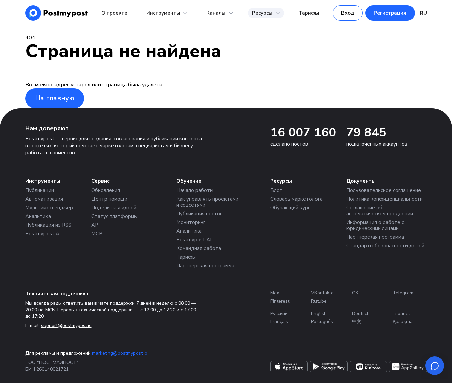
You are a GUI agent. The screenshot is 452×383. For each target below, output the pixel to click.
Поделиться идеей (114, 207)
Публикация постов (199, 213)
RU (423, 13)
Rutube (319, 301)
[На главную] (56, 13)
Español (401, 313)
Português (322, 321)
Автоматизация (44, 199)
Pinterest (279, 301)
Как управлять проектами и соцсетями (207, 202)
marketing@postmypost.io (119, 353)
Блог (276, 190)
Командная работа (198, 248)
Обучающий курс (290, 207)
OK (355, 293)
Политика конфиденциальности (384, 199)
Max (274, 293)
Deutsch (361, 313)
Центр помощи (109, 199)
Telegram (403, 293)
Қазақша (403, 321)
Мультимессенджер (49, 207)
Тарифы (309, 13)
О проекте (114, 13)
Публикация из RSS (48, 225)
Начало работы (194, 190)
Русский (279, 313)
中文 (356, 321)
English (319, 313)
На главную (54, 98)
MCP (96, 233)
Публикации (39, 190)
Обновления (105, 190)
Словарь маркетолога (296, 199)
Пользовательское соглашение (383, 190)
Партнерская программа (205, 265)
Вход (347, 13)
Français (279, 321)
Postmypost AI (43, 233)
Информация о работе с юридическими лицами (375, 225)
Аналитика (38, 216)
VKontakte (322, 293)
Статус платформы (114, 216)
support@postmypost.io (66, 325)
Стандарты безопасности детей (385, 245)
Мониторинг (190, 222)
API (95, 225)
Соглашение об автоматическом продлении (379, 210)
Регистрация (390, 13)
